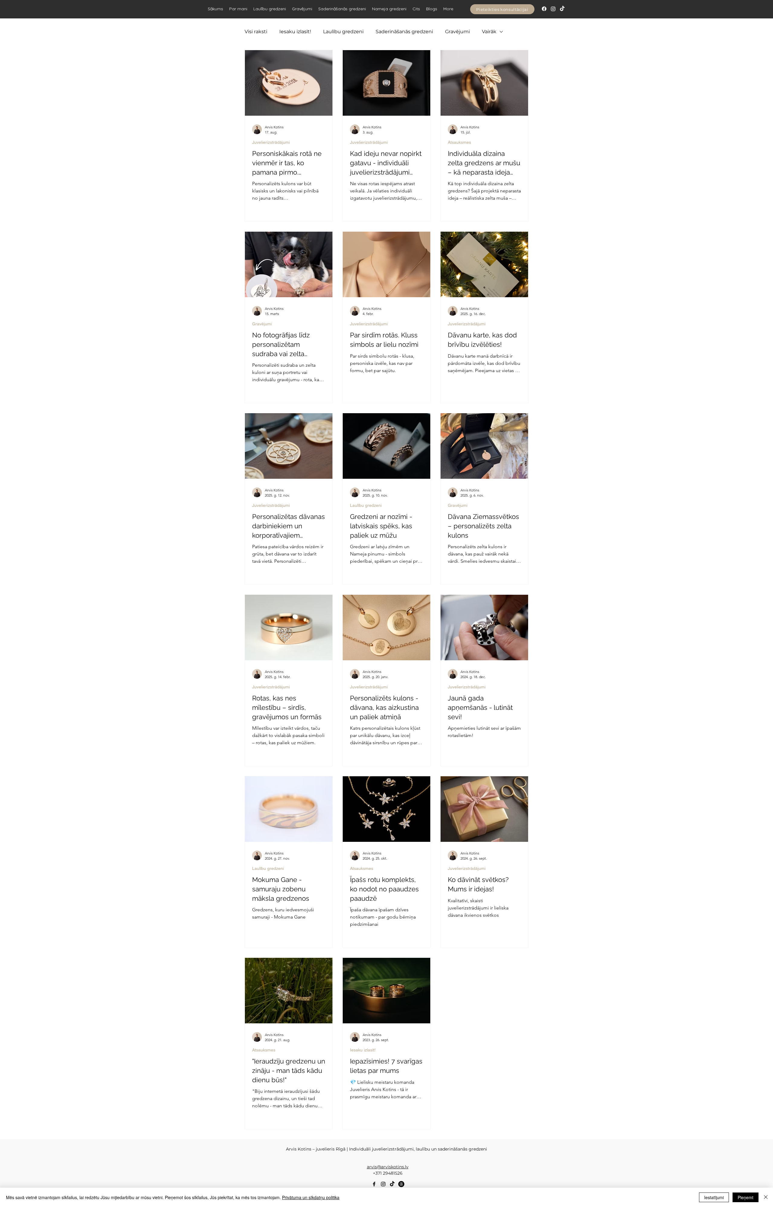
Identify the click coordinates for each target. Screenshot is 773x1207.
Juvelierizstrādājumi (271, 142)
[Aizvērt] (765, 1197)
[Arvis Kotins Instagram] (553, 9)
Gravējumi (457, 31)
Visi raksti (256, 31)
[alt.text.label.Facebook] (374, 1184)
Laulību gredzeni (343, 31)
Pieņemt (745, 1197)
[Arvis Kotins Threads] (401, 1184)
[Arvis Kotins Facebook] (544, 9)
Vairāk (489, 31)
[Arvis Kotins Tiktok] (562, 9)
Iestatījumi (714, 1197)
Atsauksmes (459, 142)
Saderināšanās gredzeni (404, 31)
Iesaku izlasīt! (295, 31)
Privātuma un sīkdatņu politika (310, 1197)
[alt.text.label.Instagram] (383, 1184)
